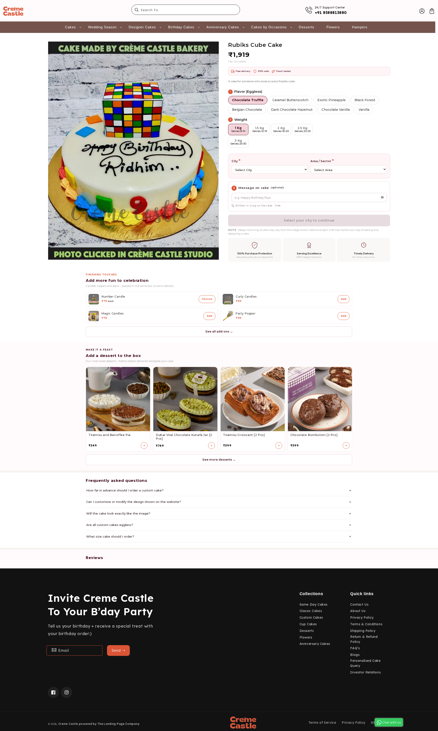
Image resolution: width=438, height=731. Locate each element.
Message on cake (253, 188)
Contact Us (359, 604)
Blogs (355, 655)
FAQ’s (355, 648)
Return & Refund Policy (364, 639)
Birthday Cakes (181, 27)
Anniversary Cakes (222, 27)
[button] (432, 11)
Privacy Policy (361, 617)
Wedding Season (102, 27)
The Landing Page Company (118, 724)
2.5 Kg (302, 129)
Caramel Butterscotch (290, 100)
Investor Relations (365, 672)
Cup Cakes (308, 624)
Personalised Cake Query (365, 663)
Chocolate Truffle (247, 100)
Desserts (306, 27)
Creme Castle (68, 724)
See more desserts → (219, 459)
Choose (207, 299)
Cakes (70, 27)
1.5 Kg (259, 129)
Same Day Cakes (314, 604)
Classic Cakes (311, 611)
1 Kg (238, 129)
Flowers (333, 27)
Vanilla (364, 110)
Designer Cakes (142, 27)
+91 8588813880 (331, 12)
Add (343, 299)
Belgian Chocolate (247, 110)
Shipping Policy (362, 631)
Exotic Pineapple (331, 100)
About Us (357, 611)
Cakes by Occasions (269, 27)
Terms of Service (322, 722)
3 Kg (238, 142)
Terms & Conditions (366, 624)
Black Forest (365, 100)
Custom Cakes (311, 617)
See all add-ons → (219, 331)
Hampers (360, 27)
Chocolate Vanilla (335, 110)
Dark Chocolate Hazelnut (292, 110)
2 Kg (281, 129)
